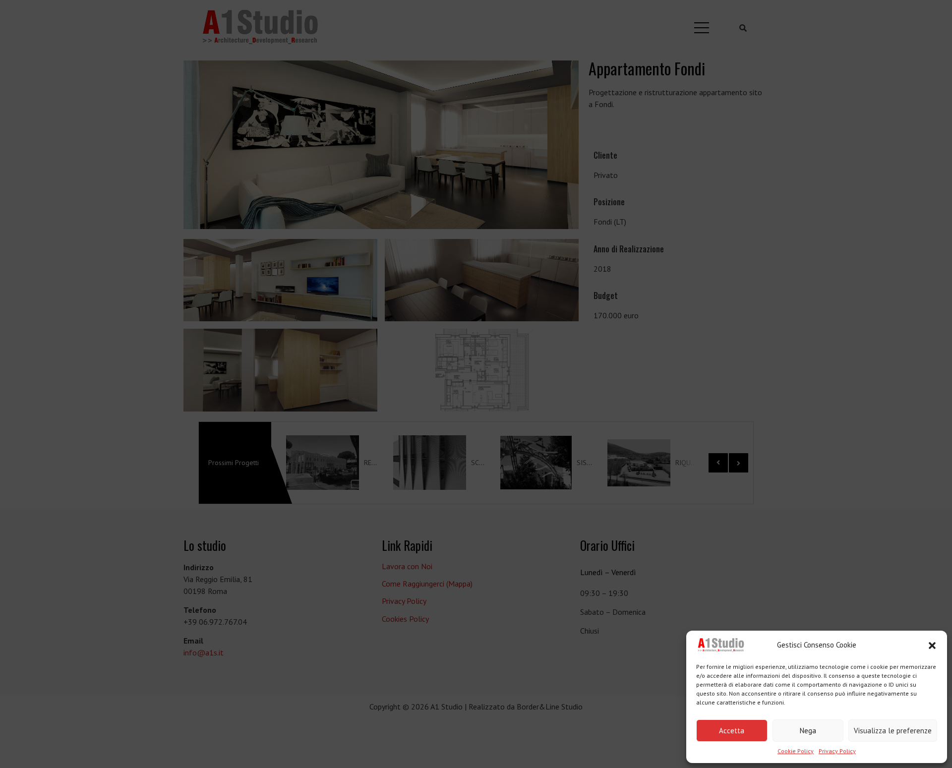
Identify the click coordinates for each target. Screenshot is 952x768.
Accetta (731, 730)
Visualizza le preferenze (893, 730)
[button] (932, 645)
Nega (808, 730)
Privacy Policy (837, 751)
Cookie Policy (795, 751)
